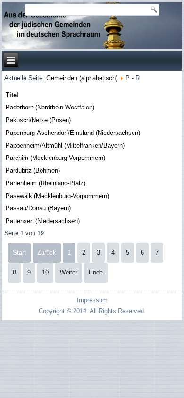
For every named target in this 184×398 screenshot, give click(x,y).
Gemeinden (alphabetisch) (81, 78)
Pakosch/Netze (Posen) (38, 120)
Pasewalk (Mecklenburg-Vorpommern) (57, 195)
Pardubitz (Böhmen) (33, 170)
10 (45, 272)
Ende (96, 272)
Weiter (68, 272)
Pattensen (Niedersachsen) (43, 220)
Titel (12, 95)
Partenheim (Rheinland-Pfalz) (45, 183)
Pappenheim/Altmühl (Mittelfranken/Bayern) (65, 145)
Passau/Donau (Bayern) (38, 208)
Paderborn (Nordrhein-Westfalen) (50, 107)
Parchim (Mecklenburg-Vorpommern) (55, 157)
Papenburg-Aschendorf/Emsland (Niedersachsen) (73, 132)
